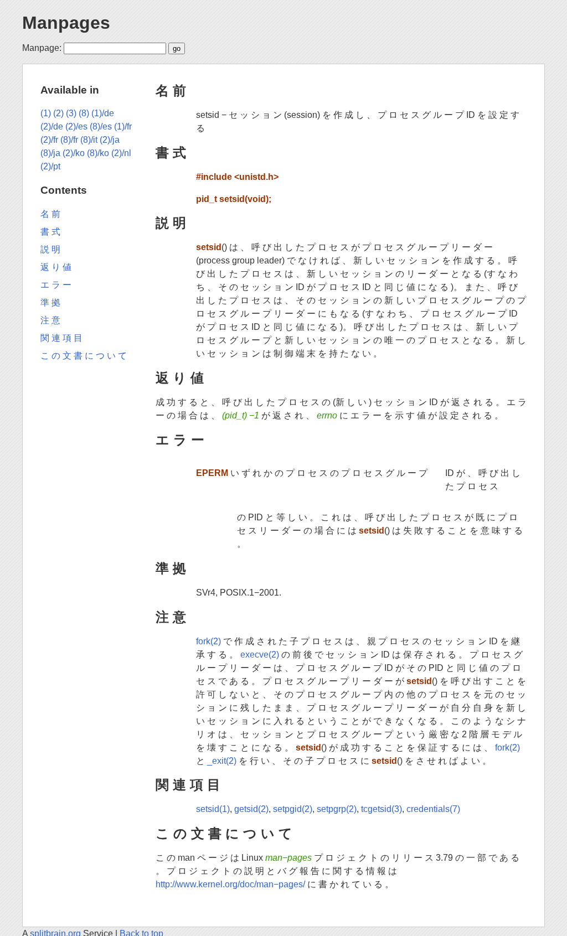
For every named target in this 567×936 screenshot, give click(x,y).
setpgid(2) (292, 809)
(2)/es (76, 126)
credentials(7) (433, 809)
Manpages (66, 23)
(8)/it (88, 139)
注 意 (171, 616)
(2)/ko (74, 153)
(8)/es (101, 126)
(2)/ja (110, 139)
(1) (45, 113)
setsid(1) (213, 809)
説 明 (171, 222)
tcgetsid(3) (381, 809)
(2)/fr (49, 139)
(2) (58, 113)
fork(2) (208, 641)
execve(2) (259, 654)
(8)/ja (50, 153)
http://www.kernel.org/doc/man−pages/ (230, 884)
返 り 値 (180, 377)
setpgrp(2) (337, 809)
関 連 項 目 (188, 784)
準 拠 (171, 568)
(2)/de (51, 126)
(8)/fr (69, 139)
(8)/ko (98, 153)
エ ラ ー (180, 439)
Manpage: (41, 48)
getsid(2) (251, 809)
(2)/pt (50, 166)
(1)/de (102, 113)
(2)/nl (121, 153)
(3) (71, 113)
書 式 (171, 152)
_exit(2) (221, 761)
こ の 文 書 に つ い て (224, 833)
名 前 (171, 90)
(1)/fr (123, 126)
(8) (84, 113)
